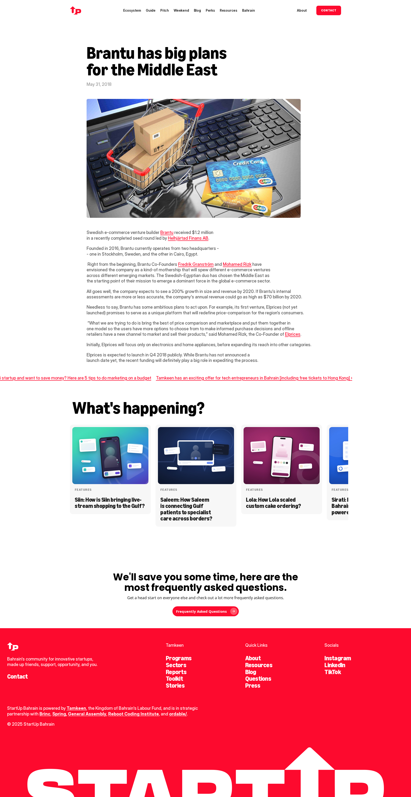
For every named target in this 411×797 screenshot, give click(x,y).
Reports (176, 672)
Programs (178, 658)
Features (83, 490)
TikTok (332, 672)
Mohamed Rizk (237, 264)
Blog (250, 672)
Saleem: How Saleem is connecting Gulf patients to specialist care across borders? (186, 509)
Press (252, 685)
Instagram (337, 658)
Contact (17, 676)
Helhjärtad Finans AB (188, 238)
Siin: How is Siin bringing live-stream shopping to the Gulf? (110, 502)
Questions (258, 678)
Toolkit (174, 678)
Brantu (166, 232)
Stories (175, 685)
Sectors (176, 665)
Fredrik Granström (196, 264)
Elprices (292, 334)
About (253, 658)
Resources (258, 665)
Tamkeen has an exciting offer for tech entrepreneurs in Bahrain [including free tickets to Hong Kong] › (254, 377)
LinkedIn (334, 665)
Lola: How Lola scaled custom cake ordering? (273, 502)
